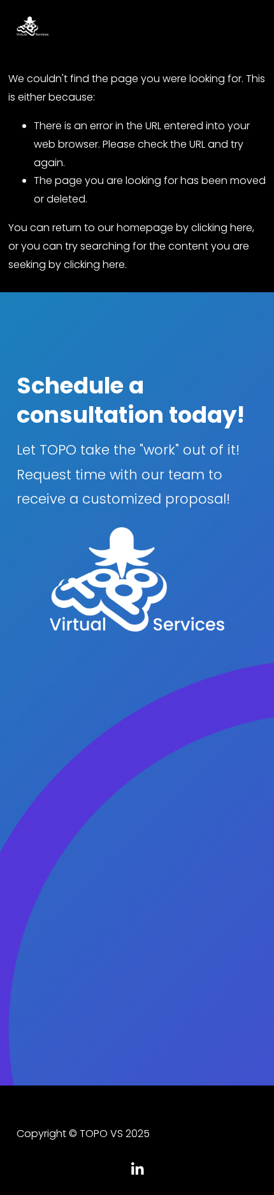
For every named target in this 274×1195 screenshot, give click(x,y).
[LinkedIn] (137, 1169)
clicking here (221, 227)
